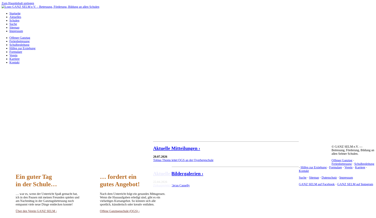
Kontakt (14, 62)
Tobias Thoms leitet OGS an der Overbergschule (183, 160)
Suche (13, 24)
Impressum (16, 31)
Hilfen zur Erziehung (22, 48)
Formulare (15, 51)
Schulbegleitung (19, 44)
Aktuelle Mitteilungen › (176, 148)
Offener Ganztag (19, 37)
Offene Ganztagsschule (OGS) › (120, 211)
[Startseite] (50, 6)
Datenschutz (329, 177)
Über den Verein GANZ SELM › (36, 211)
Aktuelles (15, 17)
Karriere (14, 59)
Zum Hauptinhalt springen (18, 3)
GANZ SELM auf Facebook (317, 184)
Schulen (14, 20)
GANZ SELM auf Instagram (355, 184)
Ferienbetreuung (19, 41)
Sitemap (14, 27)
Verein (13, 55)
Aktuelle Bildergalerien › (178, 173)
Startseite (15, 13)
